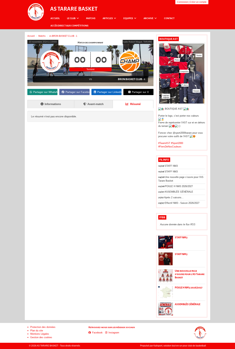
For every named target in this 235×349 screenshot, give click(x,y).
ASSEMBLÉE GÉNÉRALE (187, 304)
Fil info (164, 159)
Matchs (90, 18)
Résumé (135, 104)
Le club (71, 18)
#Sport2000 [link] (177, 143)
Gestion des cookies (41, 337)
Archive (149, 18)
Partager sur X (140, 92)
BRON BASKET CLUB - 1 (131, 79)
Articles (108, 18)
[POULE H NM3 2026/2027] (165, 292)
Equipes (128, 18)
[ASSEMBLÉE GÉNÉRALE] (165, 309)
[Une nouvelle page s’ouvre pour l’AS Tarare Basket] (165, 275)
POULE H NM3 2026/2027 (188, 287)
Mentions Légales (39, 333)
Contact (169, 18)
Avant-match (95, 104)
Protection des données (42, 327)
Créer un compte (198, 2)
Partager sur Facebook (77, 92)
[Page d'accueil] (36, 12)
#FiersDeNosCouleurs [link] (169, 146)
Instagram (114, 332)
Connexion (182, 2)
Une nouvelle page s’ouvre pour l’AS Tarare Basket (190, 274)
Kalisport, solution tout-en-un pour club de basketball (179, 345)
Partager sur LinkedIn (109, 92)
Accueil (55, 18)
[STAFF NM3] (165, 242)
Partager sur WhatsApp (45, 92)
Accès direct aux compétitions (69, 25)
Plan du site (36, 330)
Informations (53, 104)
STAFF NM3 (181, 237)
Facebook (97, 332)
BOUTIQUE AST (168, 38)
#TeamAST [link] (164, 143)
